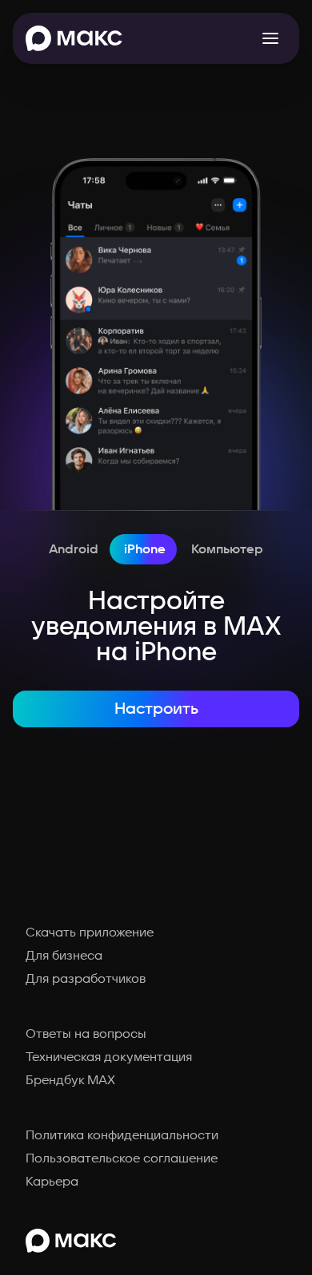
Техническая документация (109, 1057)
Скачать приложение (90, 932)
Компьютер (227, 549)
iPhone (145, 549)
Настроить (156, 709)
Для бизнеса (64, 955)
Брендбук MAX (70, 1080)
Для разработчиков (86, 979)
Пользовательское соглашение (122, 1158)
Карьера (52, 1181)
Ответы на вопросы (86, 1034)
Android (73, 549)
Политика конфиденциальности (122, 1135)
